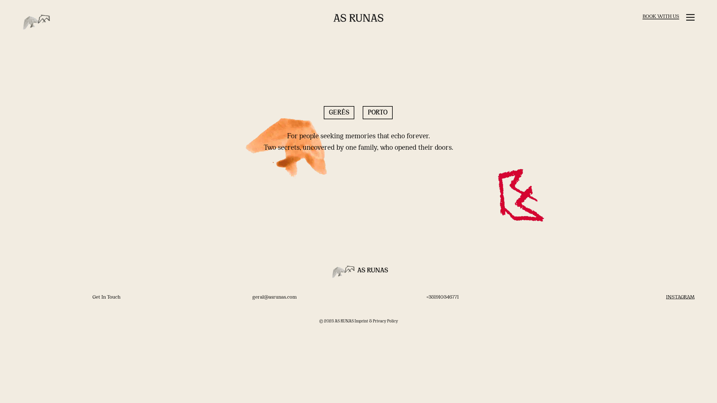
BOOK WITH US (660, 16)
